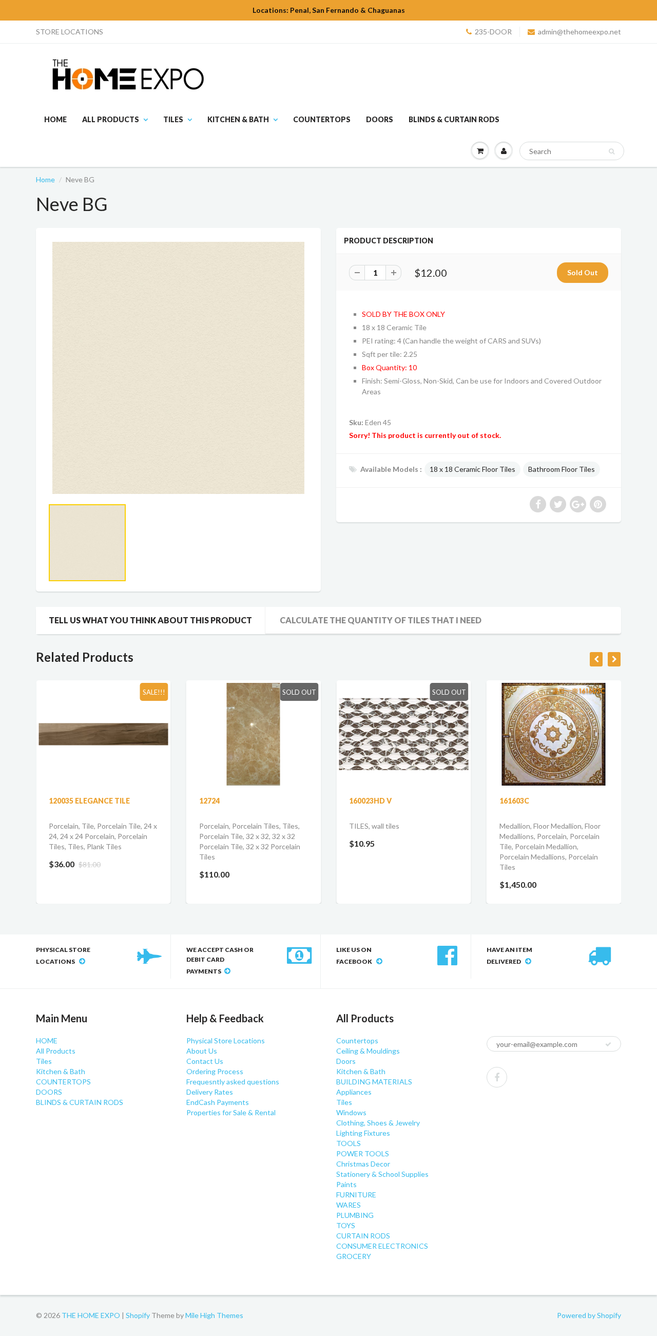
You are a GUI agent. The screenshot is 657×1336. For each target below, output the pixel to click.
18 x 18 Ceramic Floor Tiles (472, 469)
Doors (346, 1061)
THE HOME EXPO (92, 1315)
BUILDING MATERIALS (374, 1081)
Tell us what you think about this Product (150, 620)
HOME (55, 119)
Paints (346, 1184)
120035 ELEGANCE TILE (89, 800)
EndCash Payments (217, 1102)
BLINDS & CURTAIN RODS (454, 119)
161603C (514, 800)
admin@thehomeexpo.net (579, 31)
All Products (110, 119)
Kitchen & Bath (238, 119)
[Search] (611, 151)
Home (45, 179)
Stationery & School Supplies (382, 1174)
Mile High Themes (214, 1315)
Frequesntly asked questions (232, 1081)
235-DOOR (493, 31)
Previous (11, 555)
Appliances (354, 1091)
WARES (348, 1204)
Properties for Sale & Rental (231, 1112)
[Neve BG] (178, 368)
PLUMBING (355, 1215)
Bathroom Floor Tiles (561, 469)
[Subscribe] (608, 1044)
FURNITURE (356, 1194)
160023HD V (370, 800)
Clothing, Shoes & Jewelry (378, 1122)
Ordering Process (214, 1071)
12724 (209, 800)
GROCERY (353, 1256)
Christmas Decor (363, 1163)
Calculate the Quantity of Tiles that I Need (380, 620)
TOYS (345, 1225)
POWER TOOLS (362, 1153)
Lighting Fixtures (363, 1133)
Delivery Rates (209, 1091)
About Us (201, 1050)
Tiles (173, 119)
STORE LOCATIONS (69, 31)
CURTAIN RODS (363, 1235)
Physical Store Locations (225, 1040)
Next (347, 555)
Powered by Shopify (589, 1315)
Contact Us (204, 1061)
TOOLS (348, 1143)
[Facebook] (497, 1077)
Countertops (357, 1040)
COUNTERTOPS (322, 119)
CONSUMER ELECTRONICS (382, 1246)
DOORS (379, 119)
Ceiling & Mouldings (368, 1050)
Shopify (138, 1315)
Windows (351, 1112)
